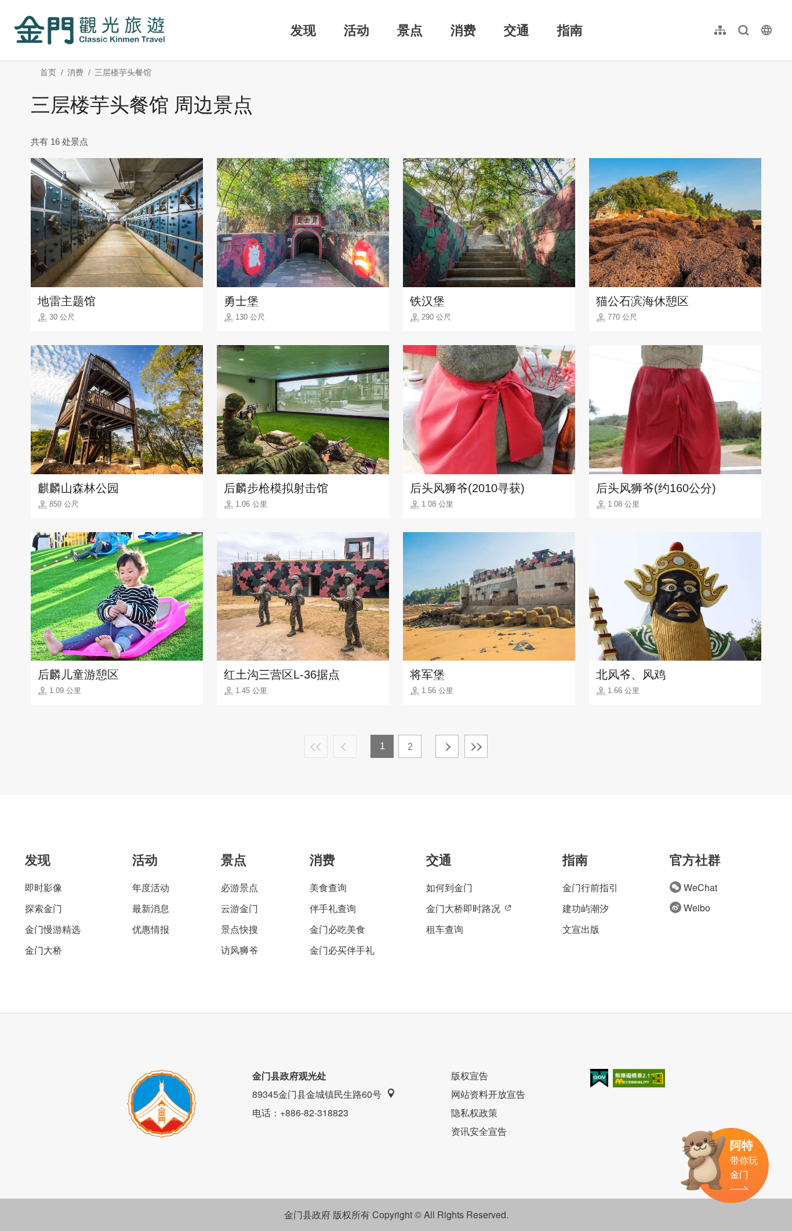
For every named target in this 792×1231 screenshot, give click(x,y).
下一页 (447, 746)
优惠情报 (150, 929)
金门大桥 (43, 950)
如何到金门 (449, 887)
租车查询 (444, 929)
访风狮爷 (239, 950)
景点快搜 (239, 929)
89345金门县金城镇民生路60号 (317, 1094)
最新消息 (150, 908)
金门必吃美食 (337, 929)
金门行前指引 (590, 887)
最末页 (476, 746)
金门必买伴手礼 (342, 950)
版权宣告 (469, 1075)
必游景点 (239, 887)
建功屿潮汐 (585, 908)
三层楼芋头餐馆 (123, 72)
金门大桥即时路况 (463, 908)
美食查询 (328, 887)
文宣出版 (581, 929)
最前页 (316, 746)
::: (17, 6)
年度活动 (150, 887)
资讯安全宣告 (479, 1131)
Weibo (697, 907)
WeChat (700, 887)
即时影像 (43, 887)
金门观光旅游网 (89, 30)
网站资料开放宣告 (488, 1094)
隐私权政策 (474, 1112)
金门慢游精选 (53, 929)
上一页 (345, 746)
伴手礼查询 (333, 908)
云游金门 (239, 908)
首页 (48, 72)
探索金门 (43, 908)
